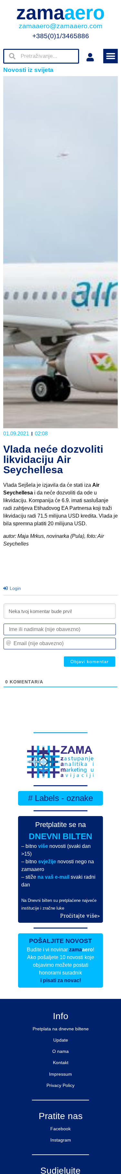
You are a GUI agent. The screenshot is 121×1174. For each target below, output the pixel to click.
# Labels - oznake (60, 798)
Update (60, 1040)
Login (14, 588)
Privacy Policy (60, 1085)
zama (60, 12)
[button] (110, 56)
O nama (60, 1051)
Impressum (60, 1074)
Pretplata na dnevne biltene (61, 1028)
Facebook (60, 1128)
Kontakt (60, 1062)
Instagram (60, 1140)
